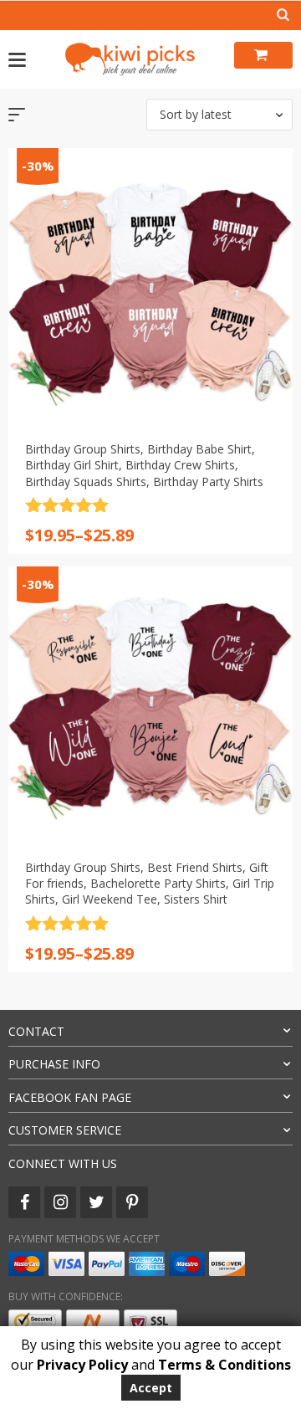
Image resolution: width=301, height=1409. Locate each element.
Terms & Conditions (224, 1364)
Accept (151, 1388)
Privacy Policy (82, 1364)
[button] (219, 115)
